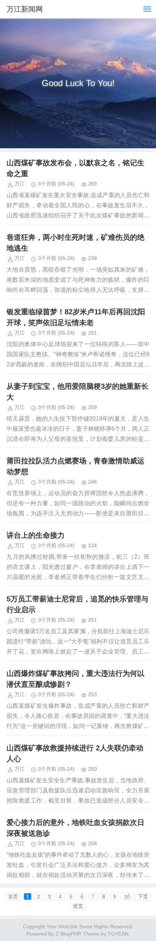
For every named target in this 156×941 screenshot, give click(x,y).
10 (127, 896)
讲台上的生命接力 (36, 535)
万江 (20, 184)
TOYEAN (118, 934)
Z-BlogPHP (68, 934)
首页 (13, 896)
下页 (143, 896)
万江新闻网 (25, 9)
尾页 (78, 906)
